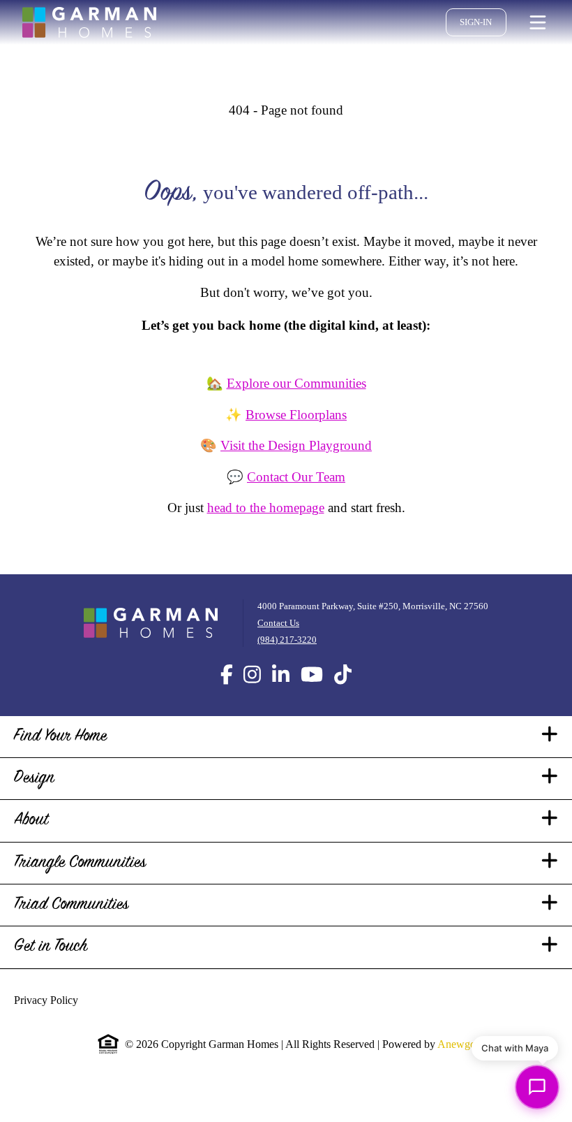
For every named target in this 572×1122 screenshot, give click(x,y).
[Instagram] (252, 694)
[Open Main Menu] (538, 22)
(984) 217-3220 (272, 659)
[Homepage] (89, 22)
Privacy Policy (52, 1020)
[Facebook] (226, 694)
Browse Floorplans (296, 434)
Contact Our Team (296, 496)
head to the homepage (259, 527)
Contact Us (264, 642)
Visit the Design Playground (296, 465)
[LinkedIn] (280, 694)
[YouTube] (312, 694)
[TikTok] (343, 694)
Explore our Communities (296, 403)
